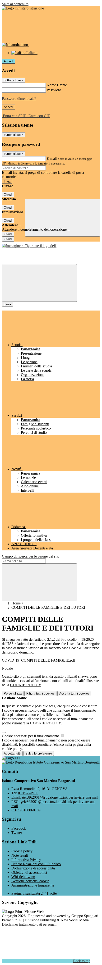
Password (54, 90)
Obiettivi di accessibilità (29, 872)
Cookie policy (21, 851)
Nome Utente (57, 85)
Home (16, 603)
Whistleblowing (23, 877)
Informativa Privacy (26, 860)
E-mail (52, 158)
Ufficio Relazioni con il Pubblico (36, 864)
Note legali (19, 855)
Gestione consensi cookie (30, 881)
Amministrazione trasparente (32, 885)
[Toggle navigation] (39, 283)
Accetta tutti (74, 693)
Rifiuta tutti (40, 693)
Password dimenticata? (19, 98)
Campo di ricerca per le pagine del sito (30, 556)
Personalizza (13, 693)
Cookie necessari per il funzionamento (31, 736)
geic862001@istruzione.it (60, 797)
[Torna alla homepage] (29, 246)
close (7, 304)
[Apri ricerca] (62, 218)
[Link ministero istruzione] (23, 8)
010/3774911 (28, 793)
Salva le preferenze (38, 753)
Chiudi (8, 194)
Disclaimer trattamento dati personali (29, 924)
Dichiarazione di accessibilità (33, 868)
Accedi (8, 61)
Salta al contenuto (15, 4)
